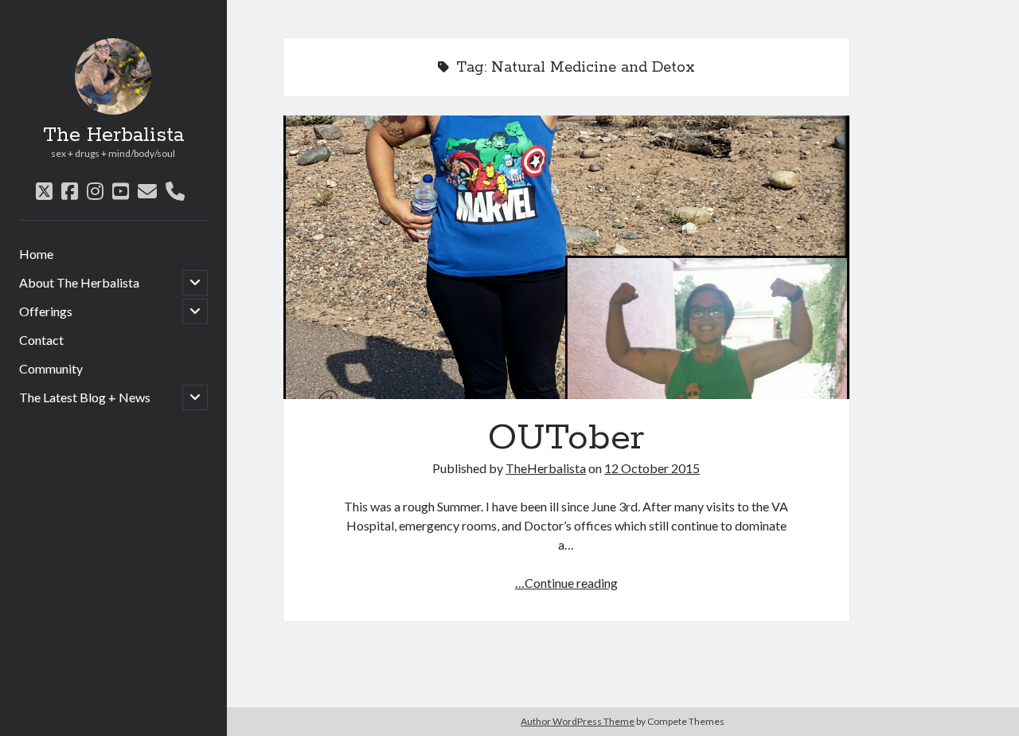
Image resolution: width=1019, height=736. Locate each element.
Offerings (45, 311)
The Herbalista (113, 135)
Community (51, 368)
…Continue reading (566, 582)
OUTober (566, 257)
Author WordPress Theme (577, 721)
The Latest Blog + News (84, 397)
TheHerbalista (546, 468)
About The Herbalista (79, 282)
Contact (41, 339)
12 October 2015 (652, 468)
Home (36, 253)
